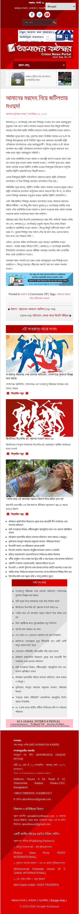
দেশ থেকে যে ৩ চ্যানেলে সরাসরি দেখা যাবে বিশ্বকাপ (38, 635)
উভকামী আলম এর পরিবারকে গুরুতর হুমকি (27, 545)
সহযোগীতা (43, 8)
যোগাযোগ (33, 8)
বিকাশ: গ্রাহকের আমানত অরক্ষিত (27, 309)
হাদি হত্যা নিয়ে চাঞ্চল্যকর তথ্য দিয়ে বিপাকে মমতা (37, 601)
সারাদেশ (24, 294)
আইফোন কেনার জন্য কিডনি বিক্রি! (50, 315)
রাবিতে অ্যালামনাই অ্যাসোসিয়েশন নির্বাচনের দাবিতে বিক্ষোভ (34, 554)
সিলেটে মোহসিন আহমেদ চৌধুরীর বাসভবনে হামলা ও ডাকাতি (34, 550)
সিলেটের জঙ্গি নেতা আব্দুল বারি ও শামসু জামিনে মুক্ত (31, 576)
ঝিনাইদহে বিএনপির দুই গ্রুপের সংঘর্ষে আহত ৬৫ (36, 607)
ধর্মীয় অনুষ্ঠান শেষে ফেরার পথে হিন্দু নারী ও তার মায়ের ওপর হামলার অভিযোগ (41, 558)
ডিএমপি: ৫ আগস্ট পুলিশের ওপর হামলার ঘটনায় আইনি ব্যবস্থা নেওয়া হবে (40, 567)
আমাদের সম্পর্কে (20, 8)
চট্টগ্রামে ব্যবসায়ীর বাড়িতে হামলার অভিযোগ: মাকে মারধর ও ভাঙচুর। (38, 537)
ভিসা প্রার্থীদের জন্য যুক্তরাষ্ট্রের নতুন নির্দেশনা (35, 623)
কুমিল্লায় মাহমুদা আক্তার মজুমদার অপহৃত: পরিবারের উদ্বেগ (34, 541)
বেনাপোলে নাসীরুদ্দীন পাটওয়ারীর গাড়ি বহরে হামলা (36, 651)
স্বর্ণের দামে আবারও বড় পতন (28, 629)
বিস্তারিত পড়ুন (17, 393)
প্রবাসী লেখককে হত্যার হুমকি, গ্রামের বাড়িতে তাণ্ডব (31, 563)
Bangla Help (58, 900)
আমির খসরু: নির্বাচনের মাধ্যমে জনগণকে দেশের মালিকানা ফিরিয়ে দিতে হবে (40, 571)
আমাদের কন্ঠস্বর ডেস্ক (16, 113)
